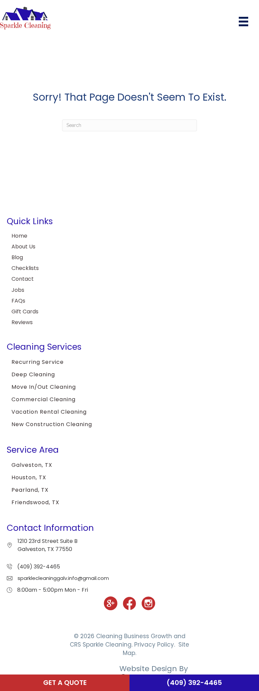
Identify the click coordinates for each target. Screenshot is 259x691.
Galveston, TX (31, 465)
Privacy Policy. (154, 645)
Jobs (17, 290)
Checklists (25, 268)
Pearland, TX (30, 490)
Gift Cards (24, 311)
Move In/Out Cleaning (43, 387)
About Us (23, 246)
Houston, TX (28, 477)
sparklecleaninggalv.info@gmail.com (63, 578)
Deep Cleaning (33, 374)
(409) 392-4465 (38, 567)
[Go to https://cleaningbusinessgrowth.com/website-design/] (129, 674)
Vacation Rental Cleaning (49, 412)
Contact (22, 279)
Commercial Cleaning (43, 399)
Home (19, 236)
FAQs (18, 301)
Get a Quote (65, 682)
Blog (17, 257)
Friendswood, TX (35, 502)
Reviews (22, 322)
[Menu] (243, 21)
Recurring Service (37, 362)
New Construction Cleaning (51, 424)
